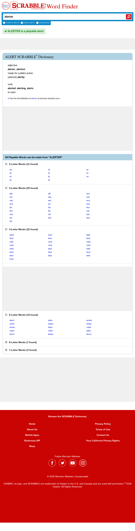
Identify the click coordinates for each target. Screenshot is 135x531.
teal (50, 252)
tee (88, 217)
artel (12, 323)
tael (50, 248)
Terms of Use (103, 429)
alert (12, 320)
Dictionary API (32, 440)
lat (49, 207)
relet (50, 330)
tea (49, 217)
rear (50, 245)
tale (88, 248)
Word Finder (62, 6)
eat (11, 200)
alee (12, 234)
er (87, 173)
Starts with (12, 23)
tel (11, 221)
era (88, 200)
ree (11, 214)
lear (12, 238)
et (11, 176)
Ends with (29, 23)
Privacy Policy (103, 423)
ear (88, 197)
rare (50, 241)
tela (50, 255)
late (88, 234)
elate (89, 323)
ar (87, 169)
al (49, 169)
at (35, 98)
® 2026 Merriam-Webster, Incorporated (67, 476)
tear (88, 252)
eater (51, 323)
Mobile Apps (32, 435)
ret (49, 214)
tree (12, 259)
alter (50, 320)
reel (88, 245)
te (49, 180)
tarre (12, 334)
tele (88, 255)
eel (49, 200)
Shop (32, 446)
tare (12, 252)
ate (49, 197)
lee (11, 210)
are (88, 193)
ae (11, 169)
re (87, 176)
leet (88, 238)
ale (11, 193)
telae (50, 334)
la (49, 176)
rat (87, 210)
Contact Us (103, 435)
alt (49, 193)
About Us (32, 429)
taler (88, 330)
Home (32, 423)
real (12, 245)
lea (88, 207)
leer (50, 238)
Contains (44, 23)
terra (88, 334)
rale (12, 241)
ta (11, 180)
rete (12, 248)
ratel (88, 327)
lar (11, 207)
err (49, 204)
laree (12, 327)
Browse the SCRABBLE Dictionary (67, 416)
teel (11, 255)
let (49, 210)
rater (12, 330)
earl (50, 234)
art (11, 197)
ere (11, 204)
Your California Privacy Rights (103, 440)
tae (88, 214)
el (49, 173)
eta (88, 204)
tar (11, 217)
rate (88, 241)
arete (89, 320)
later (50, 327)
